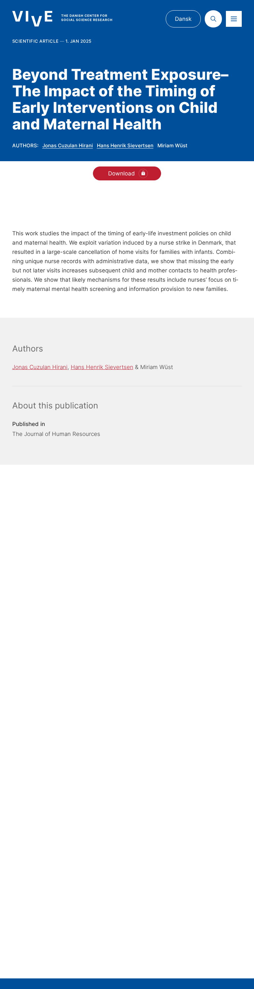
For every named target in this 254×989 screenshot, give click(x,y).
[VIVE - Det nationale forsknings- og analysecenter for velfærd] (68, 18)
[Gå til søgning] (213, 18)
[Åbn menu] (234, 19)
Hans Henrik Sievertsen (125, 145)
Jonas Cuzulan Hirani (67, 145)
